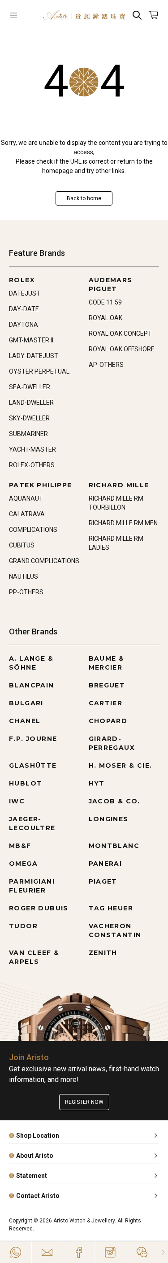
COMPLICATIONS (33, 529)
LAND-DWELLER (31, 402)
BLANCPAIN (31, 685)
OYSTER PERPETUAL (39, 371)
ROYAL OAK (105, 317)
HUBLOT (25, 783)
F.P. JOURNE (33, 739)
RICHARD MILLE (119, 485)
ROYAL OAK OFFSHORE (122, 349)
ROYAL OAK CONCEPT (120, 333)
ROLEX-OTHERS (32, 465)
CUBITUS (21, 545)
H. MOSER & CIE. (120, 765)
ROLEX (22, 280)
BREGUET (107, 685)
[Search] (137, 15)
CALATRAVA (27, 514)
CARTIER (106, 703)
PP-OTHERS (26, 592)
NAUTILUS (23, 576)
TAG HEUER (111, 908)
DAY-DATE (24, 309)
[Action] (142, 1252)
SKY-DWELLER (29, 418)
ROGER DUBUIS (39, 908)
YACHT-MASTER (32, 449)
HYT (97, 783)
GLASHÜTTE (33, 765)
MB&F (20, 846)
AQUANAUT (26, 498)
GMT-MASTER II (31, 340)
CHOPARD (108, 721)
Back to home (84, 198)
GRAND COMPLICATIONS (44, 560)
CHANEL (24, 721)
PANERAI (105, 864)
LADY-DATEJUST (33, 355)
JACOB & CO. (114, 801)
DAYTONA (23, 324)
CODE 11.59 (105, 302)
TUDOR (23, 926)
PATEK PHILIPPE (40, 485)
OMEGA (23, 864)
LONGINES (109, 819)
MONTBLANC (114, 846)
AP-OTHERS (106, 364)
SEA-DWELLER (29, 387)
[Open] (21, 15)
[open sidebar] (21, 15)
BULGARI (26, 703)
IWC (17, 801)
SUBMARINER (28, 433)
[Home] (84, 15)
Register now (84, 1102)
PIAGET (103, 881)
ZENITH (103, 953)
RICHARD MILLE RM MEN (123, 523)
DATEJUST (24, 293)
